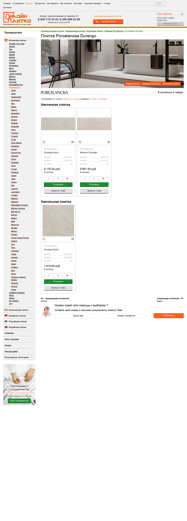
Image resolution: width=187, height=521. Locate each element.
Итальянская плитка (18, 310)
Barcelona (15, 100)
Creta (13, 139)
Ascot (13, 90)
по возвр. (75, 99)
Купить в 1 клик (58, 190)
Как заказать (52, 3)
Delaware (15, 146)
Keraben (12, 71)
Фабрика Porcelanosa (114, 31)
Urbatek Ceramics (17, 292)
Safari (13, 264)
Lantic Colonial (15, 73)
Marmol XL (16, 211)
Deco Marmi (16, 143)
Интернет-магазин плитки (52, 31)
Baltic (13, 93)
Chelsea (14, 133)
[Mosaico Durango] (94, 123)
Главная (7, 3)
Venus (11, 298)
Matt (13, 221)
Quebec (14, 257)
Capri (13, 129)
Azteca (12, 52)
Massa (14, 218)
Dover (13, 159)
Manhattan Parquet (19, 205)
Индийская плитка (17, 327)
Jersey (14, 182)
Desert (14, 149)
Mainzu (12, 76)
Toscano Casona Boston (18, 278)
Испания (136, 84)
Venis (11, 295)
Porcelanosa (14, 87)
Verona (14, 286)
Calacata (15, 126)
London (14, 195)
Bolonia (14, 116)
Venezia (14, 283)
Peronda (12, 82)
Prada (13, 254)
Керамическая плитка (75, 31)
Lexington (15, 192)
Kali (12, 185)
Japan (13, 175)
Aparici (12, 46)
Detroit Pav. (16, 152)
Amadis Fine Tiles (16, 43)
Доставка (78, 3)
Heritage (14, 172)
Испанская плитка (17, 40)
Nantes (14, 234)
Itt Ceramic (13, 301)
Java (13, 179)
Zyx (10, 303)
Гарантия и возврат (92, 3)
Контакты (7, 7)
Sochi (13, 274)
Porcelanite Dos (16, 84)
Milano (14, 231)
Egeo (13, 165)
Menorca (15, 224)
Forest (14, 169)
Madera (14, 198)
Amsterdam (16, 97)
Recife (14, 260)
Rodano (14, 267)
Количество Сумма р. (165, 16)
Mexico (14, 228)
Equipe (12, 63)
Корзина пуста (170, 23)
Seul (13, 270)
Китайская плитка (17, 315)
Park (13, 247)
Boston (14, 120)
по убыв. (65, 99)
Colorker (12, 60)
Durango (15, 162)
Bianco (14, 110)
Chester (14, 136)
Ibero (11, 68)
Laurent (14, 188)
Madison (14, 201)
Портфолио (40, 3)
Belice (13, 106)
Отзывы (106, 3)
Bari (13, 103)
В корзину (58, 184)
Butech (12, 57)
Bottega (14, 123)
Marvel (14, 215)
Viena (13, 289)
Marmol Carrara (18, 208)
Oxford (14, 241)
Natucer (12, 79)
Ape (10, 49)
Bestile (12, 54)
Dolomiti (14, 156)
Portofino (15, 251)
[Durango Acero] (58, 123)
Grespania (13, 65)
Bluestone (15, 113)
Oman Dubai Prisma (20, 237)
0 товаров (170, 18)
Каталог (29, 3)
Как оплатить (66, 3)
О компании (18, 3)
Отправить (168, 315)
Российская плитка (18, 321)
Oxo (13, 244)
